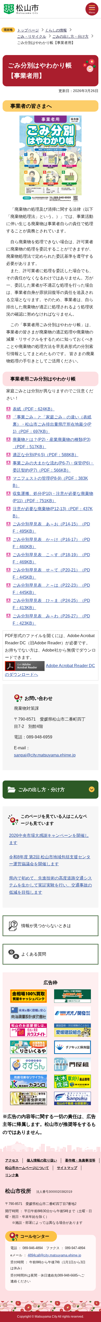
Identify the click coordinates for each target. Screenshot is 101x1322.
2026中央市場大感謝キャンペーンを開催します (49, 839)
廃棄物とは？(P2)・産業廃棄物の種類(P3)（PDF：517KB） (51, 443)
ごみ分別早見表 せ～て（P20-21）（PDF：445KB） (51, 573)
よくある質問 (33, 954)
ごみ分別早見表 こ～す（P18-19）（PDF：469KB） (51, 558)
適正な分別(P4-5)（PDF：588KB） (45, 455)
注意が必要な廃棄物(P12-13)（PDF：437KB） (53, 512)
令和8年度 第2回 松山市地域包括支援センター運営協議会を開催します (49, 860)
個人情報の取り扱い (42, 1160)
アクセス (12, 1160)
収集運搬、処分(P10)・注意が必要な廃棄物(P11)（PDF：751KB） (53, 497)
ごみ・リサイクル (31, 36)
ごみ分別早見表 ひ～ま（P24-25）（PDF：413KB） (51, 604)
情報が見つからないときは (46, 925)
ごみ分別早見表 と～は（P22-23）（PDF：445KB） (51, 589)
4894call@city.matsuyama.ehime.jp (54, 1255)
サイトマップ (67, 1168)
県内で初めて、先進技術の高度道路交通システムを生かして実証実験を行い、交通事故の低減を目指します (50, 885)
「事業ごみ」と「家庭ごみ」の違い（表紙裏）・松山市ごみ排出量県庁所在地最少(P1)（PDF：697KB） (52, 424)
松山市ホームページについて (27, 1168)
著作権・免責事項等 (80, 1160)
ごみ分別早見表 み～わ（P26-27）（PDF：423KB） (51, 619)
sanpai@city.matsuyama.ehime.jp (45, 755)
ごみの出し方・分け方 (70, 36)
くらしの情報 (56, 30)
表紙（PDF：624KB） (34, 409)
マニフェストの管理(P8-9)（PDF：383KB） (50, 482)
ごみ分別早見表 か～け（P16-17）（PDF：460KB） (51, 543)
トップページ (28, 30)
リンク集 (12, 1175)
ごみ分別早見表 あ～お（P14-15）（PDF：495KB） (51, 527)
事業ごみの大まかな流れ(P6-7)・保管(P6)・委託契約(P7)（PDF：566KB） (53, 466)
